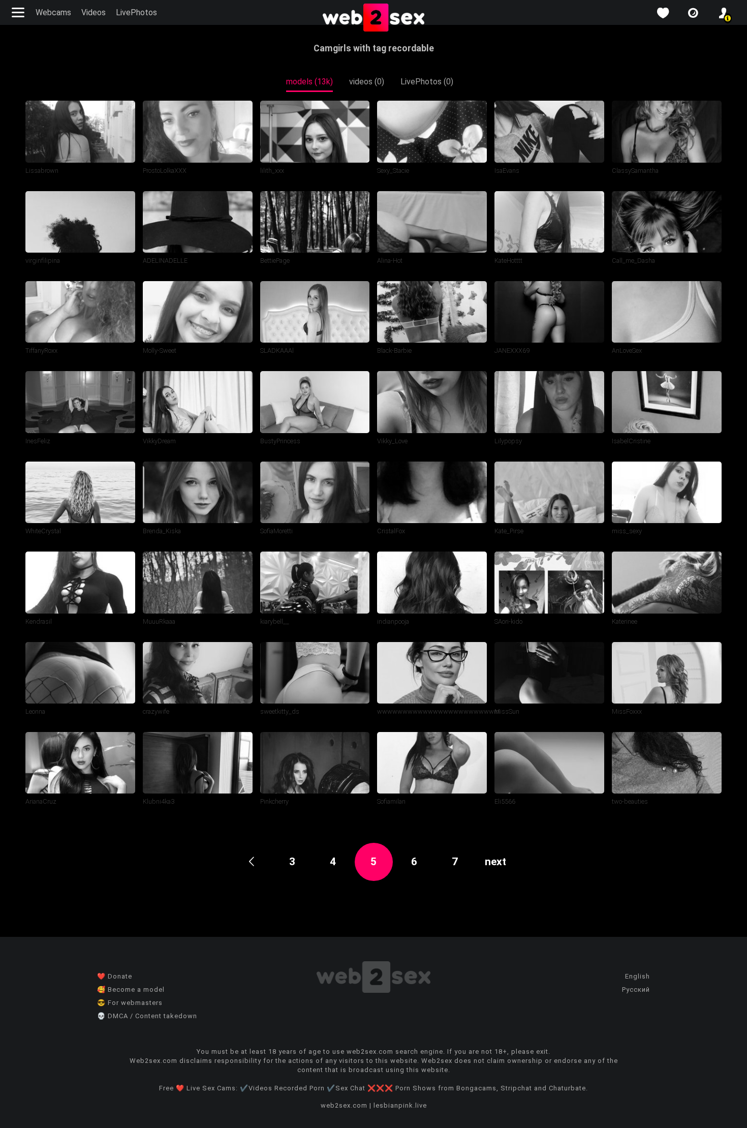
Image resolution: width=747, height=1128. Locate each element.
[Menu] (19, 12)
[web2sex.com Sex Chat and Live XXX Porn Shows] (373, 18)
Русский (636, 989)
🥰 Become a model (131, 989)
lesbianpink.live (400, 1105)
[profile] (723, 13)
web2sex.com (344, 1105)
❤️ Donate (114, 976)
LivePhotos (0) (426, 81)
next (495, 862)
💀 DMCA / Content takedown (147, 1016)
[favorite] (662, 13)
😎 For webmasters (130, 1003)
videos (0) (366, 81)
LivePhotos (136, 12)
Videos (93, 12)
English (637, 976)
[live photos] (693, 13)
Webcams (53, 12)
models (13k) (309, 81)
